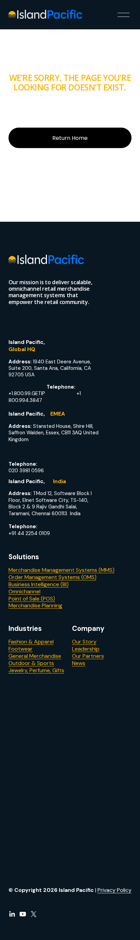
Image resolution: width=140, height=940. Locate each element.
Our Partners (88, 656)
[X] (33, 914)
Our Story (84, 641)
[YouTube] (22, 914)
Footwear (20, 649)
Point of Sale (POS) (31, 598)
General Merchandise (34, 656)
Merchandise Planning (35, 605)
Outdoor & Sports (31, 663)
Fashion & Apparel (31, 641)
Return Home (70, 138)
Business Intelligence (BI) (38, 584)
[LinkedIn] (11, 914)
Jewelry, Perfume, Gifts (36, 670)
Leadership (86, 649)
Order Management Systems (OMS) (52, 577)
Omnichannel (24, 591)
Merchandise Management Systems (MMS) (61, 570)
